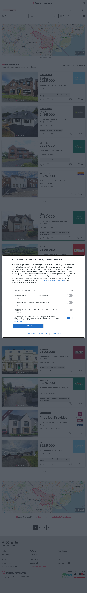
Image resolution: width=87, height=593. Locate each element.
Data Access (43, 334)
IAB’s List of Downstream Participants (52, 280)
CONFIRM (28, 326)
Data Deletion (31, 334)
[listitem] (43, 291)
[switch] (70, 295)
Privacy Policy (56, 334)
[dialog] (43, 297)
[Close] (80, 260)
